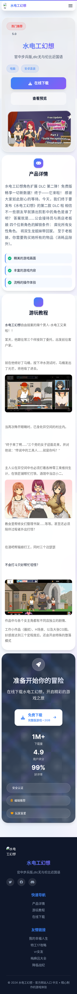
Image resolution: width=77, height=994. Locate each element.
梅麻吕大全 (38, 958)
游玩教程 (38, 910)
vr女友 (38, 952)
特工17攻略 (38, 945)
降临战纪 (38, 965)
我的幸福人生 (38, 938)
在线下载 (38, 917)
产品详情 (38, 904)
